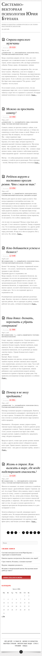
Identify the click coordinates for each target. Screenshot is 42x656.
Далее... (34, 95)
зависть (19, 335)
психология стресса (32, 406)
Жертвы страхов (9, 644)
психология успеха (31, 194)
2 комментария (6, 194)
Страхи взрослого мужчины (18, 42)
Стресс (36, 644)
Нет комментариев (7, 261)
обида (28, 122)
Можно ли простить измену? (20, 111)
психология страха (33, 53)
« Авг (3, 616)
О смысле (17, 641)
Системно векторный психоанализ (12, 55)
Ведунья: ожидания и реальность (12, 565)
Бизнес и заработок (30, 641)
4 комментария (6, 53)
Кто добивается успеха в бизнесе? (23, 250)
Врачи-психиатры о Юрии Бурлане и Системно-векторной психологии (20, 26)
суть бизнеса (28, 263)
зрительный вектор (20, 53)
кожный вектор (19, 194)
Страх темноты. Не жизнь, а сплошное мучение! (17, 562)
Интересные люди (24, 644)
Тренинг (18, 646)
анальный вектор (20, 122)
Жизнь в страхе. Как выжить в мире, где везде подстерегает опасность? (21, 468)
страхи (26, 55)
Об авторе (5, 29)
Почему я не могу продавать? (17, 394)
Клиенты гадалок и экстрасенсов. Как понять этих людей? (20, 558)
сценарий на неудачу (30, 195)
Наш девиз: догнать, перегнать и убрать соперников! (18, 322)
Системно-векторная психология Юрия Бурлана (20, 11)
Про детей (8, 641)
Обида (25, 646)
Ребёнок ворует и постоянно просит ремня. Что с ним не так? (19, 181)
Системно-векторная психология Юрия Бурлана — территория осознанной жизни (18, 554)
